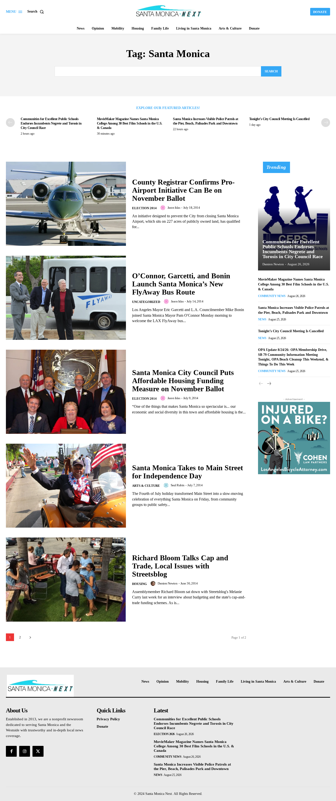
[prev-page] (10, 122)
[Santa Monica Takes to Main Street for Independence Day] (66, 486)
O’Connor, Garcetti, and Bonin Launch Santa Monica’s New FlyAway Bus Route (181, 284)
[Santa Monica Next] (168, 11)
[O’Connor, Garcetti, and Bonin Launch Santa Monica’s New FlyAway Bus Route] (66, 298)
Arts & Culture (146, 485)
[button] (36, 11)
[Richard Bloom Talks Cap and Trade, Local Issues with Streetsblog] (66, 579)
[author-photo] (163, 207)
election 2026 (164, 734)
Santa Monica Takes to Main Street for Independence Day (187, 472)
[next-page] (325, 122)
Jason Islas (174, 207)
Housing (139, 584)
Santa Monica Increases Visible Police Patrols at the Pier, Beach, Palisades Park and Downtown (192, 766)
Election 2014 (144, 208)
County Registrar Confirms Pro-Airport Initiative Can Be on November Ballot (183, 190)
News (262, 319)
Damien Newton (168, 583)
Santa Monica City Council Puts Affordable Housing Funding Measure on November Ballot (183, 380)
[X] (37, 751)
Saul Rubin (177, 485)
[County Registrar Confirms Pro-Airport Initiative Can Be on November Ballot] (66, 204)
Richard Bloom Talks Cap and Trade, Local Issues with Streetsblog (180, 566)
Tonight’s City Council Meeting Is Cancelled (279, 119)
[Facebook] (11, 751)
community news (272, 296)
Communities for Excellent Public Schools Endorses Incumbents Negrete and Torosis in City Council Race (51, 123)
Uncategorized (146, 302)
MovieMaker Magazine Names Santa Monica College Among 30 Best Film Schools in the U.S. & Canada (129, 123)
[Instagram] (24, 751)
